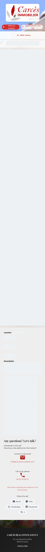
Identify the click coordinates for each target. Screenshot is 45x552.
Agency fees (22, 546)
